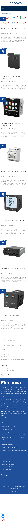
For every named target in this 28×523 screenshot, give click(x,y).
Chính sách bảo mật (7, 461)
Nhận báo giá (5, 367)
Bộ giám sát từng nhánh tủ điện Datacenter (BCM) (12, 348)
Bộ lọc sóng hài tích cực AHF (9, 342)
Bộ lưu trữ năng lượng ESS (8, 340)
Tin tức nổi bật (6, 375)
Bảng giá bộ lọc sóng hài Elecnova (13, 268)
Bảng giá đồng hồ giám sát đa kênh (13, 171)
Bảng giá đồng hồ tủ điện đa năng (13, 220)
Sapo (17, 488)
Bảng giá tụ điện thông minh (11, 315)
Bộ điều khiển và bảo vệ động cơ (10, 356)
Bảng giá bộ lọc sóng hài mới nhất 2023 (13, 29)
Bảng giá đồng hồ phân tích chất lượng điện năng (12, 124)
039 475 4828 (12, 408)
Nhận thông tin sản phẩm (8, 370)
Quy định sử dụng (6, 469)
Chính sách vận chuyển (8, 464)
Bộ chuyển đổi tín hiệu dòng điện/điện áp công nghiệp (13, 360)
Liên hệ (3, 396)
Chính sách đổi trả (7, 467)
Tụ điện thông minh (7, 351)
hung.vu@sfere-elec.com (12, 406)
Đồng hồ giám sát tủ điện (8, 338)
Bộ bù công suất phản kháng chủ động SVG (12, 345)
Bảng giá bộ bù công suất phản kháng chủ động (12, 77)
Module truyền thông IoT (8, 354)
